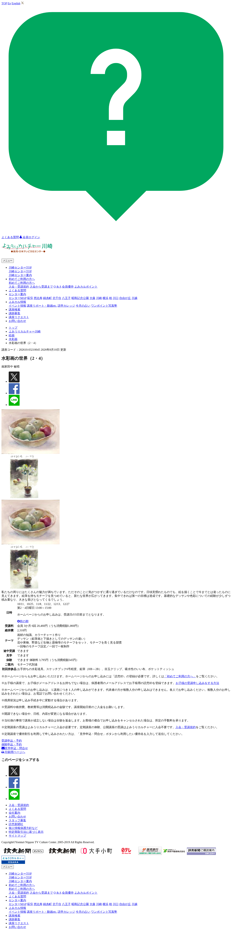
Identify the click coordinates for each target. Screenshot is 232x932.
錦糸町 (47, 298)
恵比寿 (38, 298)
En (9, 3)
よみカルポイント (86, 286)
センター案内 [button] (17, 294)
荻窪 (30, 298)
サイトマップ (17, 835)
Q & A (57, 286)
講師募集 (14, 313)
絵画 (11, 335)
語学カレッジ (66, 305)
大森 (92, 298)
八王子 (66, 298)
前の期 (24, 621)
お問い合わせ (17, 320)
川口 (116, 298)
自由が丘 (125, 298)
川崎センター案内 (20, 275)
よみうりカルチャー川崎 (25, 331)
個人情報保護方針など (23, 828)
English (16, 3)
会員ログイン (31, 237)
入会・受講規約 (19, 286)
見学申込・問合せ (16, 748)
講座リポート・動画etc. (42, 305)
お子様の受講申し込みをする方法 (197, 683)
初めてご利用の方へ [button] (22, 279)
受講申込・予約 (11, 740)
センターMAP (17, 298)
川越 (134, 298)
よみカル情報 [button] (17, 301)
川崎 (99, 298)
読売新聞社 (16, 824)
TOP (4, 3)
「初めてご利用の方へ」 (180, 676)
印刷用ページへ (14, 752)
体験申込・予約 (11, 744)
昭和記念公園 (80, 298)
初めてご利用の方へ (22, 282)
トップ (13, 327)
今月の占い (83, 305)
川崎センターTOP (20, 271)
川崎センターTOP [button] (20, 267)
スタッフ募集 (17, 820)
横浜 (105, 298)
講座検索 (14, 309)
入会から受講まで (41, 286)
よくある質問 (17, 290)
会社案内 (14, 812)
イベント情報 (17, 305)
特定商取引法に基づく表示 (26, 831)
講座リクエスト (19, 317)
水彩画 (13, 339)
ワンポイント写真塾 (104, 305)
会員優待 (68, 286)
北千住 (57, 298)
